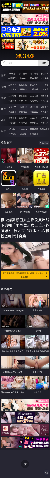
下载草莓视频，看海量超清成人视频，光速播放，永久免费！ (25, 275)
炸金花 (23, 78)
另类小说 (23, 122)
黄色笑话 (34, 122)
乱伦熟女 (34, 100)
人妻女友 (34, 118)
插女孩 (12, 129)
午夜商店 (23, 129)
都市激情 (12, 118)
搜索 (44, 63)
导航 (3, 131)
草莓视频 (34, 129)
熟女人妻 (12, 89)
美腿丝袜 (12, 111)
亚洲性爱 (12, 95)
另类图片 (44, 111)
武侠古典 (44, 118)
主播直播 (34, 89)
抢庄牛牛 (44, 78)
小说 (3, 120)
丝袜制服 (23, 89)
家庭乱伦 (23, 118)
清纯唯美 (23, 111)
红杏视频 (12, 134)
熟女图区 (34, 111)
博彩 (3, 75)
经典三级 (23, 100)
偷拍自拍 (23, 95)
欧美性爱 (44, 95)
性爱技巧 (44, 122)
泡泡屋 (23, 134)
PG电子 (12, 73)
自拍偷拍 (23, 84)
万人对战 (34, 73)
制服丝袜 (12, 100)
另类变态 (44, 100)
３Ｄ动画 (44, 84)
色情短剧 (34, 134)
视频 (3, 86)
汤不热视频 (44, 129)
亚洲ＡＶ (12, 84)
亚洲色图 (23, 107)
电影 (3, 97)
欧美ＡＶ (34, 84)
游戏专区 (44, 73)
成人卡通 (34, 95)
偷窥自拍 (12, 107)
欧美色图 (34, 107)
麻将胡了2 (12, 78)
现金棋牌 (34, 78)
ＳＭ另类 (44, 89)
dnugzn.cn (25, 56)
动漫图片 (44, 107)
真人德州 (23, 73)
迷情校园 (12, 122)
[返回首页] (46, 472)
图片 (3, 108)
